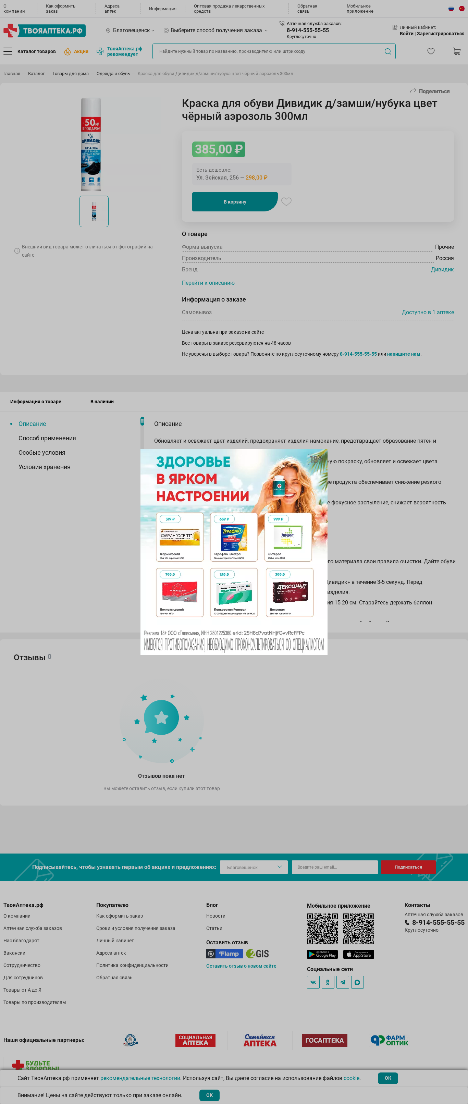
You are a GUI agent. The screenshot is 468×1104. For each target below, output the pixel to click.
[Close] (320, 456)
